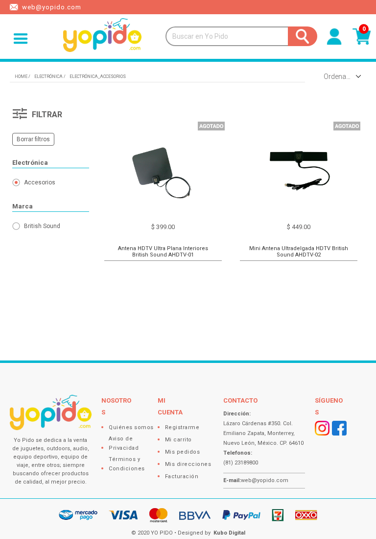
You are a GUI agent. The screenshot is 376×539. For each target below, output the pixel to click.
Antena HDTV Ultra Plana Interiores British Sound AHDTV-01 (163, 251)
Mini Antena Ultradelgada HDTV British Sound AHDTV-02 (298, 251)
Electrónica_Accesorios (98, 76)
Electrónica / (50, 76)
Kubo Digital (229, 533)
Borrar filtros (33, 139)
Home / (22, 76)
